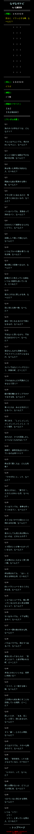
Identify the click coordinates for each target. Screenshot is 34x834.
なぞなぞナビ (17, 3)
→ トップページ (17, 827)
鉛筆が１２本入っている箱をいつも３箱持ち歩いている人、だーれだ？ (17, 281)
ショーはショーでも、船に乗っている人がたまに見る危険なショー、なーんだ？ (17, 603)
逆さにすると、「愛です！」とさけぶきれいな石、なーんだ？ (17, 493)
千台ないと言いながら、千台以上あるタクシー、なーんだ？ (17, 337)
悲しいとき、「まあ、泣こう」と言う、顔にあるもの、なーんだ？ (17, 719)
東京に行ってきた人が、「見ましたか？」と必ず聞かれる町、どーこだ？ (17, 659)
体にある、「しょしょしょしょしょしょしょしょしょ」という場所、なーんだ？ (17, 424)
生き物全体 (12, 112)
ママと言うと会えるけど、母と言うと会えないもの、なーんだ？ (17, 198)
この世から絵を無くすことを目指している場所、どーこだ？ (17, 702)
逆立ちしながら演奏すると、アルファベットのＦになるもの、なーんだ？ (17, 354)
